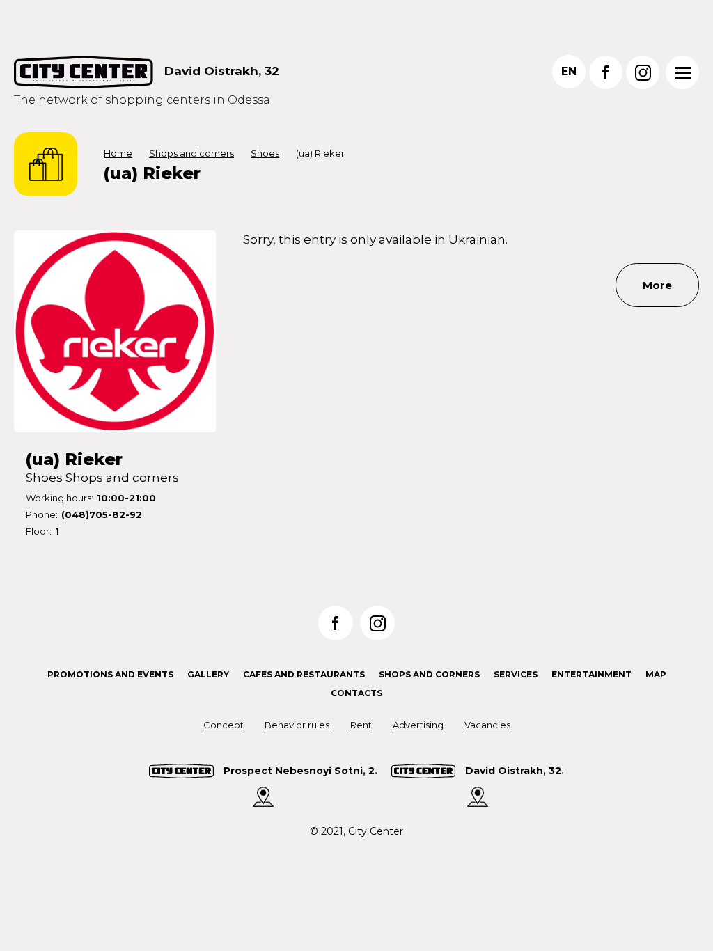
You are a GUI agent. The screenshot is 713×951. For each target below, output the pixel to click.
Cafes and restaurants (304, 674)
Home (118, 153)
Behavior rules (297, 724)
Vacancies (487, 724)
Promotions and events (110, 674)
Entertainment (591, 674)
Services (516, 674)
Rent (361, 724)
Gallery (208, 674)
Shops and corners (191, 153)
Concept (223, 724)
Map (655, 674)
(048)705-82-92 (101, 514)
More (657, 285)
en (569, 71)
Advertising (418, 724)
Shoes (265, 153)
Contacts (356, 693)
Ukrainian (477, 239)
